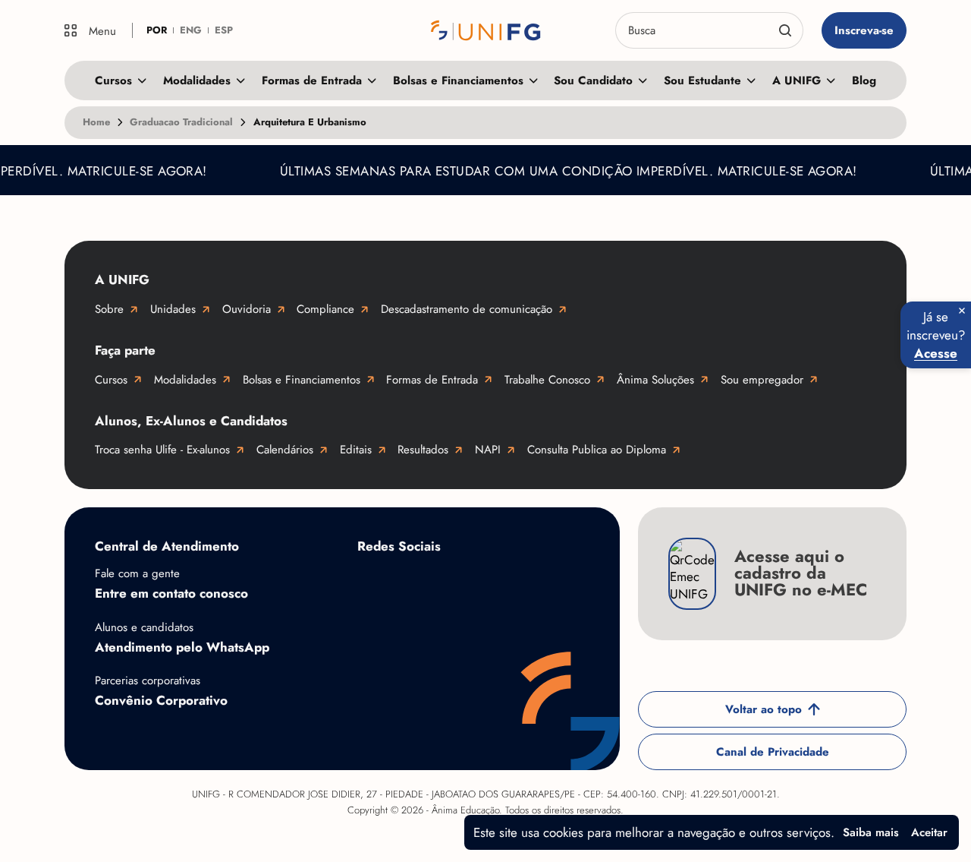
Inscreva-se (864, 30)
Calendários (284, 449)
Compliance (325, 309)
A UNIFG (796, 80)
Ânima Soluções (655, 379)
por (156, 30)
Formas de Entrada (312, 80)
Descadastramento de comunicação (466, 309)
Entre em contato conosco (171, 593)
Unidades (173, 309)
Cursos (113, 80)
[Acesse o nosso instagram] (433, 582)
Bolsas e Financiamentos (458, 80)
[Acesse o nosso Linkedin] (494, 582)
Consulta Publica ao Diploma (596, 449)
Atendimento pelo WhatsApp (182, 647)
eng (191, 30)
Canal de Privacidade (772, 752)
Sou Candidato (593, 80)
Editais (356, 449)
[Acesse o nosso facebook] (372, 582)
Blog (864, 80)
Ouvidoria (246, 309)
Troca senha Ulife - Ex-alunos (162, 449)
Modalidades (197, 80)
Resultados (423, 449)
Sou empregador (762, 379)
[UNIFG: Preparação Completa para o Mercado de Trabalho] (485, 30)
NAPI (488, 449)
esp (224, 30)
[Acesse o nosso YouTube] (372, 630)
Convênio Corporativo (161, 700)
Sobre (109, 309)
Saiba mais (871, 832)
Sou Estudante (702, 80)
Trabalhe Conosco (547, 379)
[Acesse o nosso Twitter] (554, 582)
